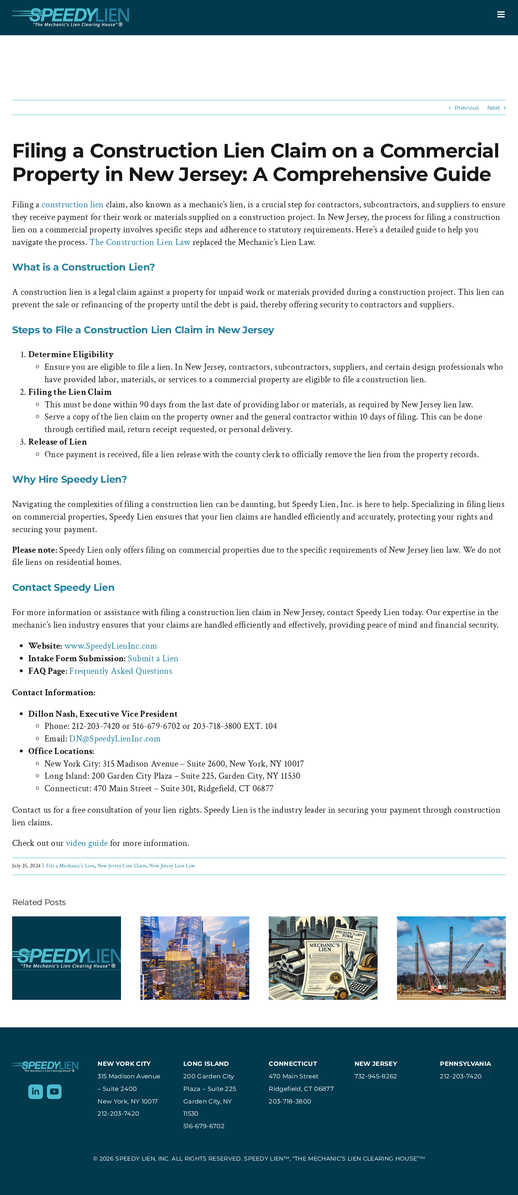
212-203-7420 (118, 1113)
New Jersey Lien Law (172, 866)
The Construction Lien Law (141, 242)
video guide (87, 843)
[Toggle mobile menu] (501, 14)
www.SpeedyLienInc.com (110, 646)
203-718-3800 (290, 1101)
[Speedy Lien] (45, 1065)
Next (493, 107)
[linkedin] (35, 1091)
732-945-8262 (376, 1076)
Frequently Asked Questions (120, 671)
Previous (466, 107)
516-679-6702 (204, 1126)
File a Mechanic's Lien (70, 866)
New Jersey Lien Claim (122, 866)
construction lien (73, 205)
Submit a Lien (153, 659)
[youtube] (54, 1091)
